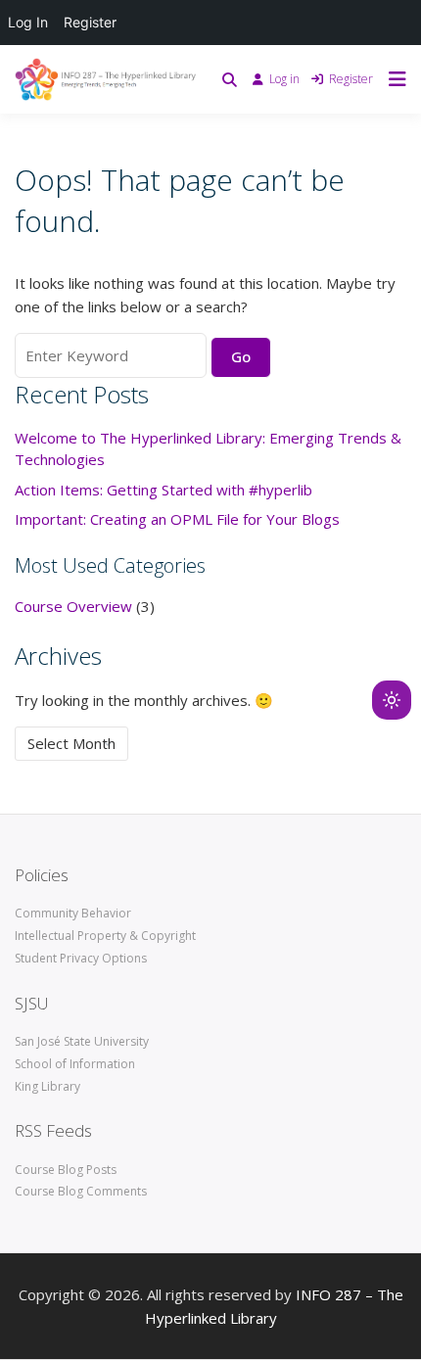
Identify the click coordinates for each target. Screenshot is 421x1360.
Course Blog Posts (66, 1169)
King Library (47, 1086)
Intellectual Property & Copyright (105, 935)
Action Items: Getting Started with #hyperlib (163, 489)
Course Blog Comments (81, 1191)
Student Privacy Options (81, 958)
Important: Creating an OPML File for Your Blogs (177, 519)
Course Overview (73, 606)
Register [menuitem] (90, 22)
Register (351, 78)
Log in (284, 78)
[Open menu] (392, 79)
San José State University (82, 1041)
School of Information (75, 1063)
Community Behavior (73, 913)
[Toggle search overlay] (229, 79)
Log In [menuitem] (28, 22)
